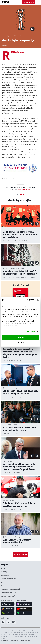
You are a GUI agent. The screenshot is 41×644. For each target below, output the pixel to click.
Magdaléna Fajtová (8, 360)
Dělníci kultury (15, 268)
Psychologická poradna (9, 229)
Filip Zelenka (26, 397)
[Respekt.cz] (5, 2)
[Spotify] (24, 613)
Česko (4, 461)
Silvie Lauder (6, 433)
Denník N (17, 241)
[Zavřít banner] (38, 300)
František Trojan (17, 397)
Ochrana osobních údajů (9, 593)
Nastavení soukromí (8, 596)
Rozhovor (5, 500)
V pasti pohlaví (7, 424)
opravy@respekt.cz (24, 189)
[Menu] (38, 2)
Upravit (19, 343)
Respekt (4, 45)
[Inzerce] (20, 167)
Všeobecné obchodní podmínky (11, 589)
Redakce (4, 568)
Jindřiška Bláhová (15, 277)
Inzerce (3, 582)
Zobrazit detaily (30, 331)
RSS (2, 586)
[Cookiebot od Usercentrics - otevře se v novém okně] (26, 300)
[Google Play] (8, 609)
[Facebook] (3, 624)
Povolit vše (20, 337)
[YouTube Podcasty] (24, 609)
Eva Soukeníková (7, 397)
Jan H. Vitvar (6, 277)
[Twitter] (8, 624)
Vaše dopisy (5, 36)
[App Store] (8, 604)
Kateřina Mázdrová (8, 509)
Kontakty (4, 572)
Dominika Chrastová (8, 241)
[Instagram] (13, 624)
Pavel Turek (24, 277)
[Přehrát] (32, 224)
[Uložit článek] (32, 29)
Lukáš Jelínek (6, 546)
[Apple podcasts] (24, 604)
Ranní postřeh (9, 537)
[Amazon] (8, 613)
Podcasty (7, 268)
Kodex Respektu (6, 575)
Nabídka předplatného (8, 579)
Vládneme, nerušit (16, 388)
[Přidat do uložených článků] (37, 224)
